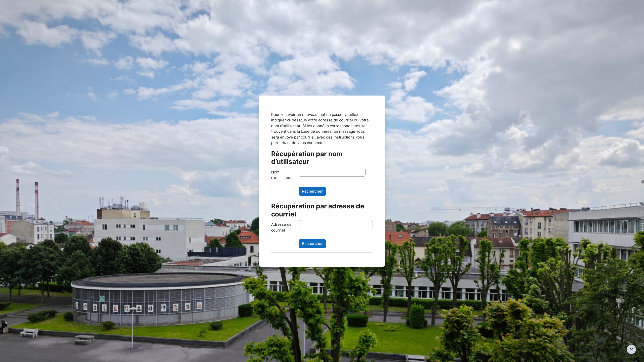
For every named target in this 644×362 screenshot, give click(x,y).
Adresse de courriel (281, 227)
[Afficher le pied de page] (631, 349)
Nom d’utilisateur (281, 175)
